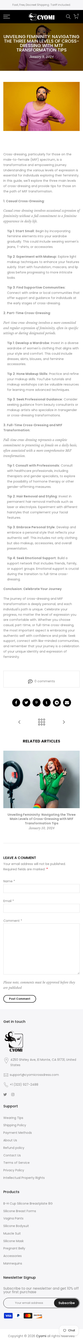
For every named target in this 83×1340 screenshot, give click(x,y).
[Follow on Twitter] (5, 1094)
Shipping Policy (14, 1125)
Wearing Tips (13, 1118)
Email (8, 901)
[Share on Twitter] (26, 703)
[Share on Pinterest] (37, 703)
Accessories (12, 1256)
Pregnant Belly (14, 1248)
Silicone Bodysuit (16, 1226)
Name (9, 881)
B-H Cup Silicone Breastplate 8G (28, 1203)
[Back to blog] (42, 722)
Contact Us (12, 1155)
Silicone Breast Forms (19, 1211)
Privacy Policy (13, 1170)
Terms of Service (16, 1162)
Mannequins (12, 1263)
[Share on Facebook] (16, 703)
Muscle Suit (12, 1233)
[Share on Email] (67, 703)
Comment (12, 920)
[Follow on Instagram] (12, 1094)
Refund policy (13, 1148)
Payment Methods (17, 1132)
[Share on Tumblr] (47, 703)
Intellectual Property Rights (24, 1178)
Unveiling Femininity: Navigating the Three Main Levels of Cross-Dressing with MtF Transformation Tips (42, 818)
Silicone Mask (13, 1241)
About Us (10, 1140)
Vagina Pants (13, 1218)
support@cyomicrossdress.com (34, 1075)
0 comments (45, 681)
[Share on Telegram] (57, 703)
